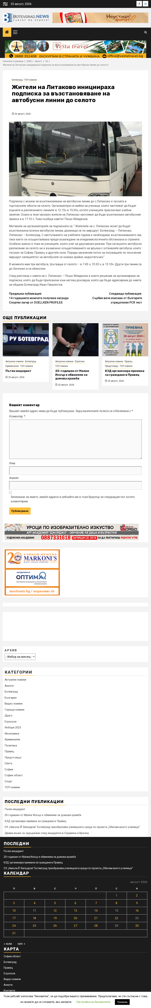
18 (34, 918)
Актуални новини (15, 361)
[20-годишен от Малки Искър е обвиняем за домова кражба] (75, 339)
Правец (128, 361)
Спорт (8, 781)
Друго (8, 715)
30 (137, 925)
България (11, 697)
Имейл (14, 478)
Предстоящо (111, 366)
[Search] (145, 32)
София (9, 769)
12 (55, 910)
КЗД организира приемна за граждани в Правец (124, 373)
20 (75, 918)
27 (75, 925)
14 (96, 910)
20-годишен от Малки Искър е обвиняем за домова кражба (72, 374)
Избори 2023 (13, 727)
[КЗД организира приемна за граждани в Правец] (125, 339)
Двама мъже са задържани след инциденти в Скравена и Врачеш (47, 833)
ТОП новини (30, 80)
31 (14, 933)
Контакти (9, 990)
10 (14, 910)
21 (96, 918)
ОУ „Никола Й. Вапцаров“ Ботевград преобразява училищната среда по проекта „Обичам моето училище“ (72, 827)
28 (96, 925)
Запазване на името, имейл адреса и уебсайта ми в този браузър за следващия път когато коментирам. (73, 499)
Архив (11, 650)
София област (14, 775)
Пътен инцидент (18, 371)
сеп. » (21, 943)
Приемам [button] (122, 1002)
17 (14, 918)
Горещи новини (14, 709)
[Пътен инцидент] (26, 339)
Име (12, 463)
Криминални (12, 366)
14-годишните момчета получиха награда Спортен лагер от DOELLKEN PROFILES (39, 298)
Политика (11, 745)
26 (55, 925)
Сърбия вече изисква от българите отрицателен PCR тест (117, 298)
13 (75, 910)
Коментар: (17, 416)
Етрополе (80, 361)
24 (14, 925)
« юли (8, 943)
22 (116, 918)
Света (8, 763)
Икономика (12, 733)
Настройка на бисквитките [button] (93, 1002)
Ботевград (17, 80)
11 (34, 910)
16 (137, 910)
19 (55, 918)
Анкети (9, 685)
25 (34, 925)
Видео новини (13, 703)
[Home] (7, 32)
